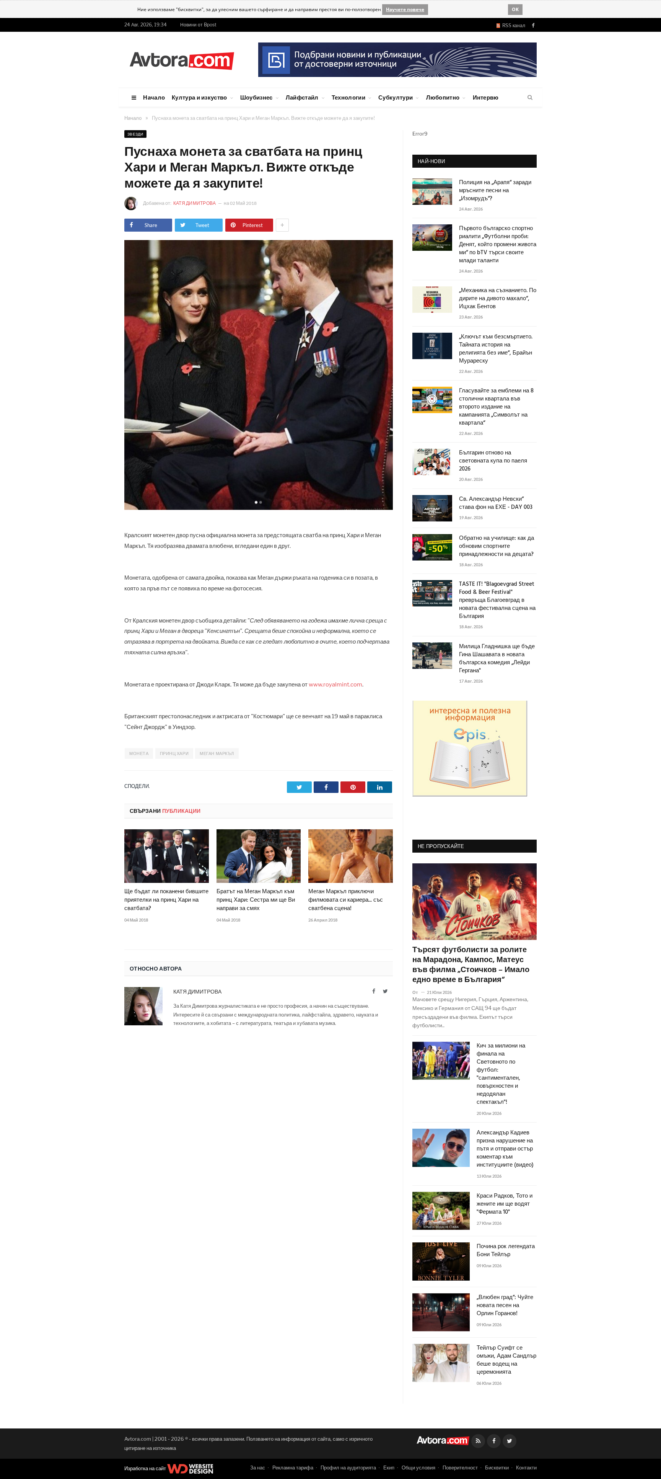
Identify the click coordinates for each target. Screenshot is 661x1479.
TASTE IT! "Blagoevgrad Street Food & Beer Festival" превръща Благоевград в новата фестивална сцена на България (497, 600)
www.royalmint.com (335, 684)
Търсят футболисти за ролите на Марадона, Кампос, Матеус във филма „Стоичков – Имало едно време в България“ (470, 965)
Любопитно (443, 97)
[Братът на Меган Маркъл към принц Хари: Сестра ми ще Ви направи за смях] (259, 856)
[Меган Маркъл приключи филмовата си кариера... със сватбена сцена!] (350, 856)
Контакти (526, 1467)
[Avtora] (181, 59)
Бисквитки (497, 1467)
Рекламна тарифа (292, 1467)
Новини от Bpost (198, 25)
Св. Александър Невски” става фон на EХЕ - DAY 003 (495, 503)
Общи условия (418, 1467)
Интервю (486, 97)
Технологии (348, 97)
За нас (257, 1467)
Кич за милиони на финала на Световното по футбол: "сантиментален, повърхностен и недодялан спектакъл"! (501, 1074)
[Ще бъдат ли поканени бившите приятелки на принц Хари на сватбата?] (166, 856)
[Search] (530, 97)
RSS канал (512, 25)
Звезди (135, 134)
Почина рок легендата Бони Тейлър (506, 1251)
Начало (154, 97)
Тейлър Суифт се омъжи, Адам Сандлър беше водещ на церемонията (506, 1360)
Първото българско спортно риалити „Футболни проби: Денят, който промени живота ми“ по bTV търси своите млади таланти (497, 245)
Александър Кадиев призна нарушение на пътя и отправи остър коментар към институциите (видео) (505, 1149)
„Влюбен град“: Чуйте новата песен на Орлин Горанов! (505, 1306)
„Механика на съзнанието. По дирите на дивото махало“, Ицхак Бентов (497, 299)
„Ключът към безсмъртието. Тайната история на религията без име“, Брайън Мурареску (495, 349)
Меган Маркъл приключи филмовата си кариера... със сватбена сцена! (345, 900)
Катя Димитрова (195, 203)
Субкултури (395, 97)
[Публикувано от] (418, 992)
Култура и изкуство (199, 97)
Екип (388, 1467)
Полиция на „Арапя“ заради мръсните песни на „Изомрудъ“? (495, 191)
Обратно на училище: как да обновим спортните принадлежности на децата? (496, 546)
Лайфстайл (302, 97)
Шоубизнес (256, 97)
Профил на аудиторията (348, 1467)
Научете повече (405, 9)
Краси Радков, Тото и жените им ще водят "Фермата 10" (504, 1204)
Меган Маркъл (217, 753)
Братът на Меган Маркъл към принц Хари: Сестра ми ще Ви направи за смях (256, 900)
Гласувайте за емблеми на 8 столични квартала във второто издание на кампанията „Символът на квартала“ (496, 407)
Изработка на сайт (145, 1468)
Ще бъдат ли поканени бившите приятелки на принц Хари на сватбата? (166, 900)
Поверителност (460, 1467)
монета (138, 753)
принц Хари (174, 753)
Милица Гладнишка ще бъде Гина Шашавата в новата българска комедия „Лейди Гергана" (497, 659)
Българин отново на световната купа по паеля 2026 (493, 461)
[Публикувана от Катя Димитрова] (133, 203)
